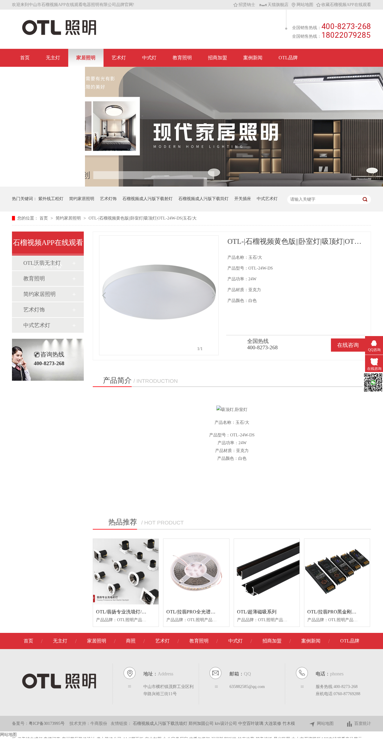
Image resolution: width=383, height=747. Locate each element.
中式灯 (149, 57)
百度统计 (362, 723)
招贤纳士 (246, 4)
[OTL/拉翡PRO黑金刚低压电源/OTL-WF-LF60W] (337, 571)
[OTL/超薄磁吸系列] (267, 571)
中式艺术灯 (267, 198)
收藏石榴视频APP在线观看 (346, 4)
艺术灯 (119, 57)
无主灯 (53, 57)
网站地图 (305, 4)
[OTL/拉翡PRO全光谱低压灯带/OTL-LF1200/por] (196, 571)
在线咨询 (348, 345)
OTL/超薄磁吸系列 (256, 611)
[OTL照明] (59, 34)
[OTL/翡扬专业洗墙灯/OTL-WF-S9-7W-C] (126, 571)
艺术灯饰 (108, 198)
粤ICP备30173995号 (47, 723)
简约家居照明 (81, 198)
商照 (131, 640)
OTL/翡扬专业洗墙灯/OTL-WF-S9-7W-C (137, 611)
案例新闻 (252, 57)
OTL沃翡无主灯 (42, 263)
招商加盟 (217, 57)
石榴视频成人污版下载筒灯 (203, 198)
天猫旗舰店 (278, 4)
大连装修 (273, 723)
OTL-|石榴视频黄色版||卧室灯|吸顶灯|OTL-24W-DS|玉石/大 (143, 218)
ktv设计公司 (226, 723)
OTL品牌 (288, 57)
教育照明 (182, 57)
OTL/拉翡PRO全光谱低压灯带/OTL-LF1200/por (215, 611)
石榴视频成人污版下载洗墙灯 (161, 723)
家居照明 (85, 57)
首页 (25, 57)
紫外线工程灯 (50, 198)
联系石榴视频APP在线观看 (48, 75)
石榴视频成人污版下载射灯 (147, 198)
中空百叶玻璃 (251, 723)
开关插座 (242, 198)
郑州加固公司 (202, 723)
